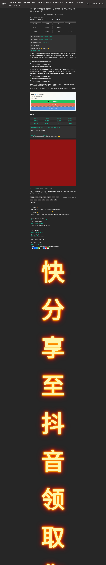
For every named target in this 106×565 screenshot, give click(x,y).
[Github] (100, 4)
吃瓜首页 (10, 2)
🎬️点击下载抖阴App (53, 105)
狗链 (51, 199)
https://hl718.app (45, 42)
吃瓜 (41, 197)
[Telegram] (94, 4)
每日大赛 (52, 2)
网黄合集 (38, 2)
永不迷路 (81, 2)
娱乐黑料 (24, 2)
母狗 (53, 197)
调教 (57, 197)
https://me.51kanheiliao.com (38, 235)
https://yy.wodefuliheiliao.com (38, 241)
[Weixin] (97, 4)
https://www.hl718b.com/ (47, 36)
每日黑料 (15, 2)
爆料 (39, 199)
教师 (47, 199)
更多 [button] (23, 5)
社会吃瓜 (57, 2)
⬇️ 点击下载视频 (53, 108)
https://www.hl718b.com (37, 223)
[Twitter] (103, 4)
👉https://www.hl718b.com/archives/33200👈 (42, 211)
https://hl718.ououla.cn (37, 244)
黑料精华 (34, 2)
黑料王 (44, 14)
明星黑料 (29, 2)
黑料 (37, 197)
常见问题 (15, 5)
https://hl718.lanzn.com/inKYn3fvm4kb (40, 220)
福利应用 (10, 5)
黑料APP (76, 2)
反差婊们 (61, 2)
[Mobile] (91, 4)
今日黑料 (47, 118)
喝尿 (43, 199)
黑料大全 (20, 5)
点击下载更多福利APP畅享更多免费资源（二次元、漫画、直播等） (46, 127)
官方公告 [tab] (33, 202)
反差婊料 (70, 121)
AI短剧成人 (71, 2)
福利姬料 (48, 2)
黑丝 (45, 197)
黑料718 (4, 4)
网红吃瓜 (43, 2)
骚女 (35, 199)
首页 (30, 17)
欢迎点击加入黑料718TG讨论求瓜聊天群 (40, 135)
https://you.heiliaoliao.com (37, 232)
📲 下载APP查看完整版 (53, 101)
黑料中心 (36, 118)
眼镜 (55, 199)
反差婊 (49, 197)
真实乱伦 (66, 2)
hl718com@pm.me (35, 50)
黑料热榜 (20, 2)
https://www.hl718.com (46, 39)
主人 (31, 199)
